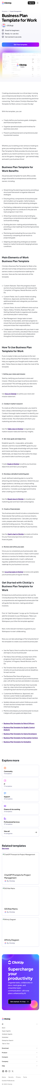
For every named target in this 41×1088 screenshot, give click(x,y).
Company (5, 1061)
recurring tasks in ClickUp (14, 572)
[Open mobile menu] (37, 2)
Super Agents (6, 1031)
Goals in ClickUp (13, 464)
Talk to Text (5, 1043)
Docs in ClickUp (10, 394)
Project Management (15, 11)
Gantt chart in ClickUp (16, 534)
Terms (25, 1077)
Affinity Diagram (11, 940)
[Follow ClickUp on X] (12, 1071)
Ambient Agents (7, 1034)
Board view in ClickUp (16, 499)
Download (5, 1048)
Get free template (20, 45)
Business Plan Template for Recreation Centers (21, 738)
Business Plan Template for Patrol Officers (19, 723)
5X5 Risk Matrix (11, 909)
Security (11, 1077)
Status (4, 1077)
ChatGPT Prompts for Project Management (17, 876)
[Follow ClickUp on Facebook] (6, 1071)
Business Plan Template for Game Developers (20, 734)
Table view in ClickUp (15, 429)
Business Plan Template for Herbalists (17, 742)
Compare (5, 1057)
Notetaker (5, 1037)
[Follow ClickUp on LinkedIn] (3, 1071)
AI (2, 1024)
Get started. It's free (18, 1002)
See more (5, 848)
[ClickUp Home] (6, 2)
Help (3, 1066)
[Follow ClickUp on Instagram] (9, 1071)
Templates (5, 11)
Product (4, 1052)
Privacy (18, 1077)
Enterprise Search (7, 1040)
